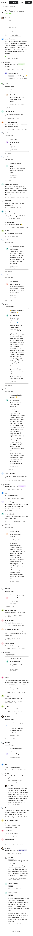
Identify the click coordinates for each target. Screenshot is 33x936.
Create (14, 2)
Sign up (28, 2)
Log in (21, 2)
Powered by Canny (16, 931)
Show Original (23, 78)
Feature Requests (10, 6)
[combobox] (15, 35)
